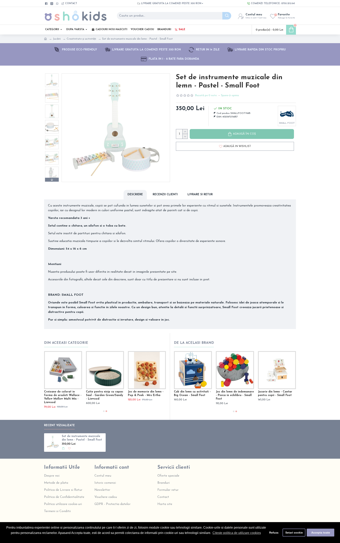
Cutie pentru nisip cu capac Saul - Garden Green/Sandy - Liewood (104, 395)
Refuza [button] (273, 532)
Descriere (135, 194)
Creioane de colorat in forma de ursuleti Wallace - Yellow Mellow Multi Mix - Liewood (62, 397)
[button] (52, 74)
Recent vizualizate (59, 425)
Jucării (57, 38)
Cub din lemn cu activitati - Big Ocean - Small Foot (192, 393)
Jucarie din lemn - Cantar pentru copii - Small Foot (275, 393)
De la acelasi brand (194, 343)
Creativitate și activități (81, 38)
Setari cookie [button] (294, 532)
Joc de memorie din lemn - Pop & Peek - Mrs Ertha (146, 393)
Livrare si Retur (200, 194)
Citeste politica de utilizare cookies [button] (237, 533)
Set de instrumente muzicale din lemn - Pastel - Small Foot (82, 438)
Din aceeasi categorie (66, 343)
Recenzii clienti (165, 194)
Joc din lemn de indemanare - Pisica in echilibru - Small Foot (235, 395)
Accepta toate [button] (320, 532)
